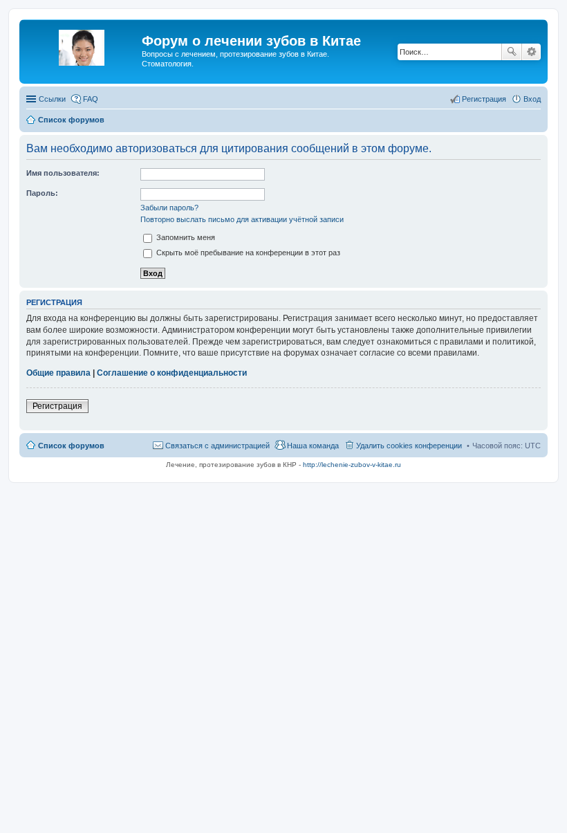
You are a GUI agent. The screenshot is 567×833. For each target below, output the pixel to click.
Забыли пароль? (169, 207)
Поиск (511, 52)
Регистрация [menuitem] (484, 99)
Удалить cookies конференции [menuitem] (409, 445)
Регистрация (57, 406)
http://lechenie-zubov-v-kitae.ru (352, 464)
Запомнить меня (184, 237)
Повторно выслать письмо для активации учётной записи (242, 219)
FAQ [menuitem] (90, 99)
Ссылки (52, 99)
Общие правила (58, 373)
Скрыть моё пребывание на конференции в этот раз (247, 252)
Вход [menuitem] (532, 99)
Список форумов (71, 445)
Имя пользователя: (63, 173)
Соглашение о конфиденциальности (172, 373)
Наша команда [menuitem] (313, 445)
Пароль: (42, 193)
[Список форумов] (82, 45)
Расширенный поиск (531, 52)
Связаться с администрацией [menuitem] (217, 445)
